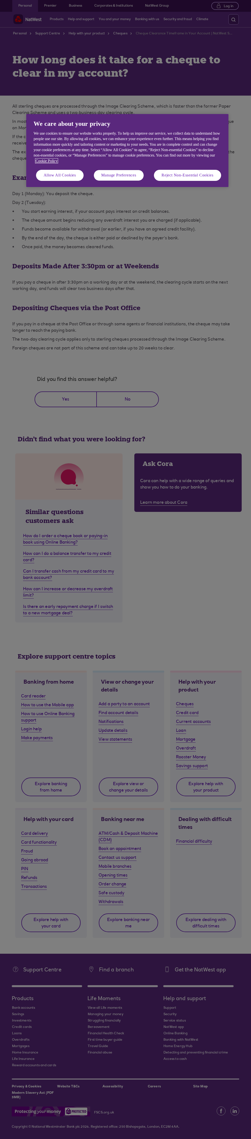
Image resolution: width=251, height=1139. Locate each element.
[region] (127, 150)
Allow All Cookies (60, 175)
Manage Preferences (118, 175)
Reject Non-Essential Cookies (187, 175)
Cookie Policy (47, 161)
